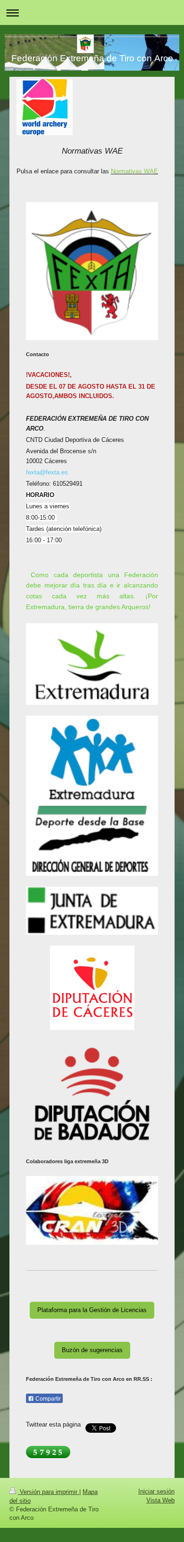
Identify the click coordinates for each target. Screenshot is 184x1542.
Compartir (47, 1398)
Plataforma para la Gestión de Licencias (92, 1310)
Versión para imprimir (48, 1491)
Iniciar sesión (156, 1491)
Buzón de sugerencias (92, 1350)
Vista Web (160, 1500)
